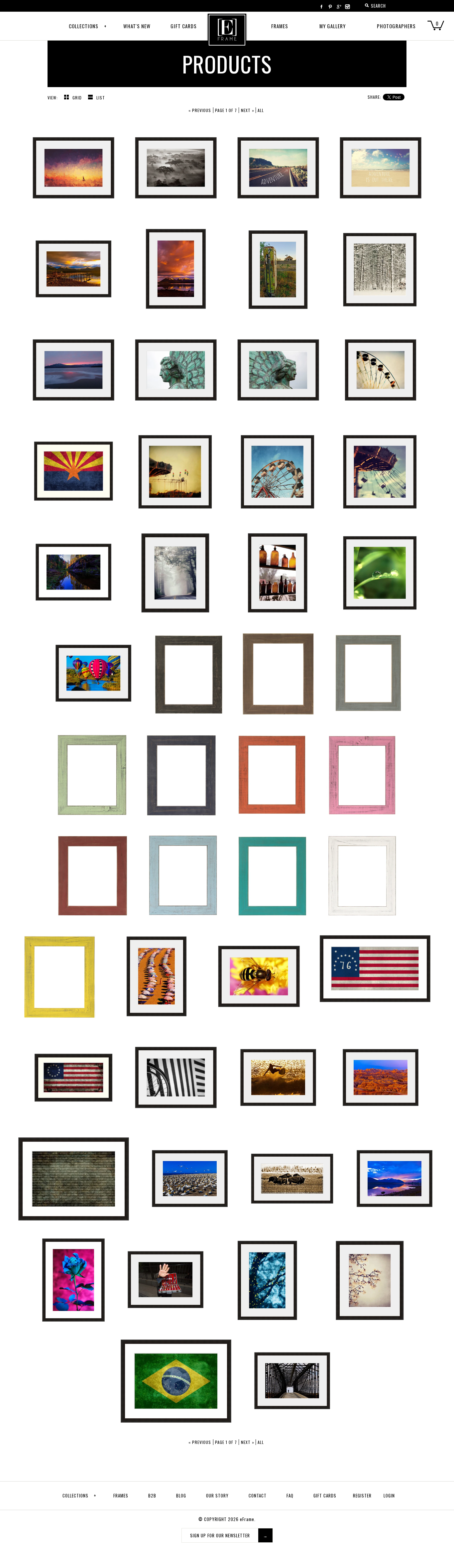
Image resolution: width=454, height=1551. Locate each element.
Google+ (338, 6)
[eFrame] (227, 35)
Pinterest (330, 6)
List (100, 97)
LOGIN (389, 1495)
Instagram (347, 6)
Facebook (321, 6)
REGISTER (362, 1495)
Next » (247, 110)
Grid (77, 97)
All (261, 110)
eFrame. (248, 1519)
